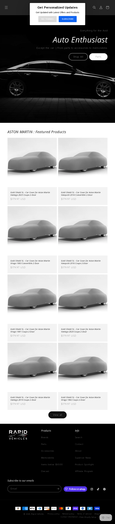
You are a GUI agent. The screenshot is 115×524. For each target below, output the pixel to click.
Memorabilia (47, 457)
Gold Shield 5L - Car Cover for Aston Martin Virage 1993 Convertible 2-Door (30, 262)
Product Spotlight (84, 464)
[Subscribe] (58, 488)
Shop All (78, 56)
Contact (79, 444)
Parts (98, 56)
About (78, 450)
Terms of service (84, 514)
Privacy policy (54, 514)
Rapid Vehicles (37, 514)
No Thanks (47, 19)
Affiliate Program (84, 471)
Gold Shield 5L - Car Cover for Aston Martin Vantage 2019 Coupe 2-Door (30, 398)
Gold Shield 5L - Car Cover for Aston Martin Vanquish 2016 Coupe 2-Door (81, 262)
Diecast (45, 471)
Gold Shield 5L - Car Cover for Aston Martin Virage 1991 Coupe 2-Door (30, 330)
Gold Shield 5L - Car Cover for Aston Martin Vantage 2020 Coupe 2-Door (81, 330)
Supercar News (83, 457)
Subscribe (68, 19)
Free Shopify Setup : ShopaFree (94, 517)
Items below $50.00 (52, 464)
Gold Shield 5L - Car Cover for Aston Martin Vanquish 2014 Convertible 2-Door (81, 193)
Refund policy (68, 514)
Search (78, 437)
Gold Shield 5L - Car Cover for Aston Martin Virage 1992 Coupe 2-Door (81, 398)
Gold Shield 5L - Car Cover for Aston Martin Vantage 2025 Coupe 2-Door (30, 193)
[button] (6, 7)
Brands (44, 437)
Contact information (69, 517)
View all (57, 415)
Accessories (47, 450)
